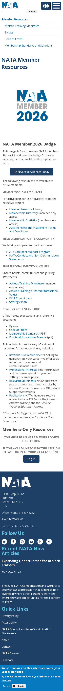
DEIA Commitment (20, 298)
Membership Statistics (23, 220)
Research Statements (22, 381)
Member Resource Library (25, 209)
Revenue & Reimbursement (26, 355)
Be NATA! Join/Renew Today (31, 172)
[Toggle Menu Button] (56, 6)
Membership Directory (23, 213)
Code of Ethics (14, 39)
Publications (17, 395)
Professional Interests (23, 370)
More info (6, 680)
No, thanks (18, 686)
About (5, 640)
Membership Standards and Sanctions (29, 45)
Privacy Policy (10, 616)
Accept (6, 686)
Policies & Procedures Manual (28, 337)
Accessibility (9, 622)
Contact (6, 646)
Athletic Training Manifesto (22, 26)
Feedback (7, 660)
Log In (31, 459)
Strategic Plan (18, 302)
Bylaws (9, 32)
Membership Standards (24, 333)
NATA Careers (11, 653)
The (4, 586)
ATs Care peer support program (29, 252)
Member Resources (15, 19)
